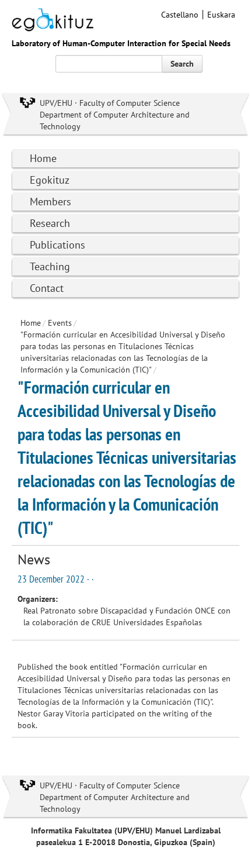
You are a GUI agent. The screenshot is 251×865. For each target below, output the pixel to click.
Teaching (50, 266)
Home (43, 158)
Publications (57, 244)
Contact (47, 288)
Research (50, 223)
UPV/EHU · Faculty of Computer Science (110, 103)
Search (182, 63)
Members (50, 201)
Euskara (221, 14)
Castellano (179, 14)
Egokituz (49, 180)
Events (60, 323)
